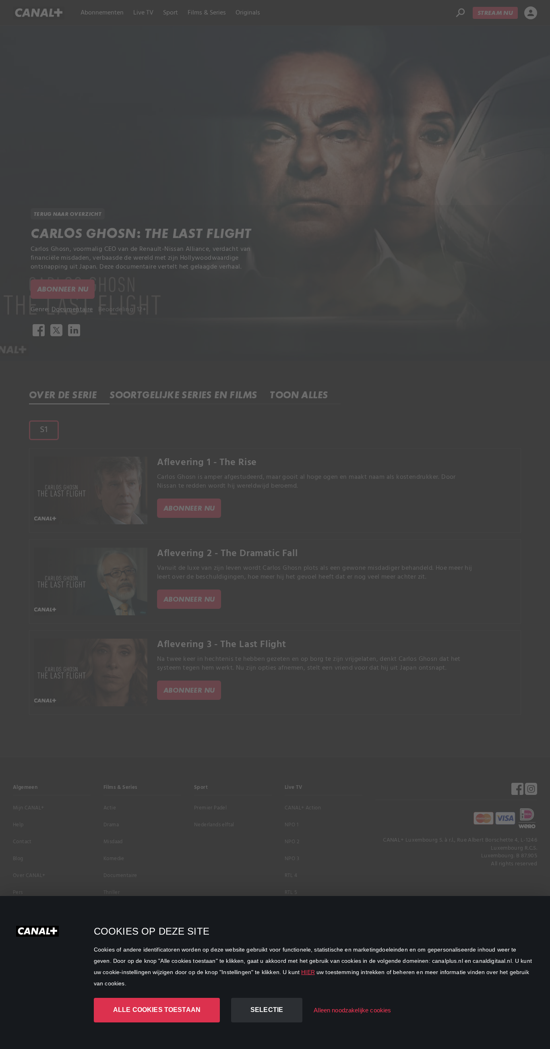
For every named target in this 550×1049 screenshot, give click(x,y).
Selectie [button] (266, 1009)
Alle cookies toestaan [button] (157, 1009)
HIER (308, 972)
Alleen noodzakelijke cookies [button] (352, 1010)
